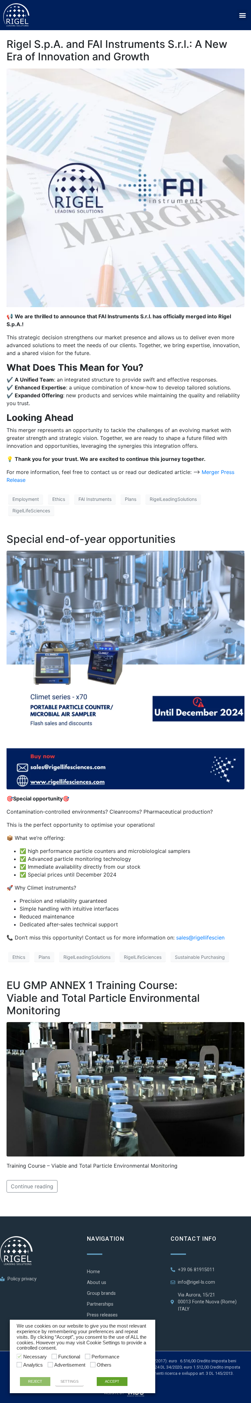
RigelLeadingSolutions (173, 499)
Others (104, 1365)
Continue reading (32, 1186)
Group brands (101, 1293)
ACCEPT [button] (112, 1381)
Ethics (58, 499)
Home (93, 1272)
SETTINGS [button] (69, 1381)
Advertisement (69, 1365)
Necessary (35, 1356)
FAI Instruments (94, 499)
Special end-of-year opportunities (91, 539)
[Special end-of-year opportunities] (125, 669)
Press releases (102, 1315)
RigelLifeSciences (31, 510)
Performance (105, 1356)
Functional (69, 1356)
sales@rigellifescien (200, 937)
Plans (130, 499)
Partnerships (100, 1304)
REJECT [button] (35, 1381)
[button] (242, 15)
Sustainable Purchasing (200, 957)
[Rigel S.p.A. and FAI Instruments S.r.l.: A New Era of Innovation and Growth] (125, 187)
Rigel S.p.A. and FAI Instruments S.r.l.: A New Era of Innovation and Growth (117, 50)
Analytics (33, 1365)
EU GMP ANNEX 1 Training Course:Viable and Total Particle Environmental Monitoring (103, 998)
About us (96, 1282)
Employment (25, 499)
